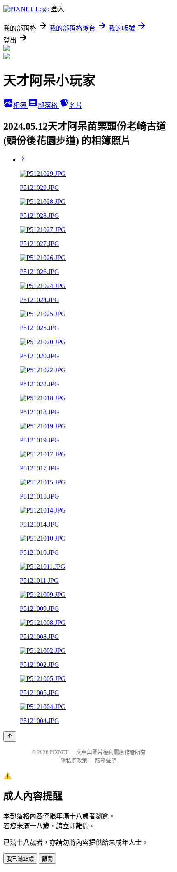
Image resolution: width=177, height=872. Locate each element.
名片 (75, 105)
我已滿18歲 (20, 859)
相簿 (20, 105)
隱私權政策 (74, 760)
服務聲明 (105, 760)
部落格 (48, 105)
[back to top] (9, 736)
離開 (47, 859)
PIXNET (59, 752)
